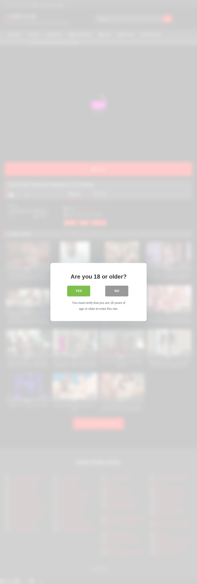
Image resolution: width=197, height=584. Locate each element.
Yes (79, 291)
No (116, 291)
